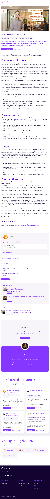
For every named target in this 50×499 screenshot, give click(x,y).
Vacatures (36, 483)
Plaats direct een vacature (23, 483)
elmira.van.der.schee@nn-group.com (30, 225)
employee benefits (19, 119)
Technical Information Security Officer (12, 391)
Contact (3, 485)
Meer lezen (6, 407)
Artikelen (36, 485)
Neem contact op (18, 49)
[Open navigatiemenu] (47, 2)
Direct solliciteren (6, 49)
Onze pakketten (21, 485)
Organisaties (36, 488)
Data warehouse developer (38, 413)
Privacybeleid (4, 483)
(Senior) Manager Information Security (12, 414)
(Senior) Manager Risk (36, 390)
